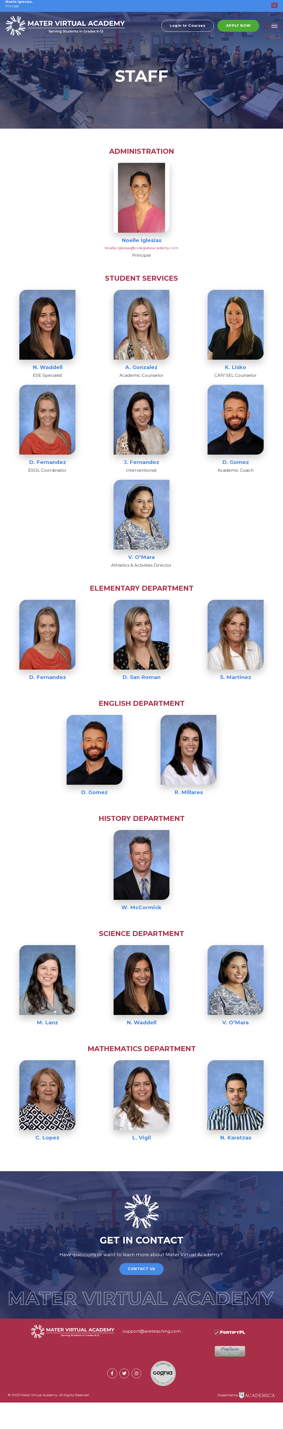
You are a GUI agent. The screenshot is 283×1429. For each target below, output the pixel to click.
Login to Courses (187, 25)
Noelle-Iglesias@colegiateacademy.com (141, 248)
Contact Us (141, 1269)
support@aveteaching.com (152, 1331)
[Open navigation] (274, 25)
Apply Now (238, 25)
